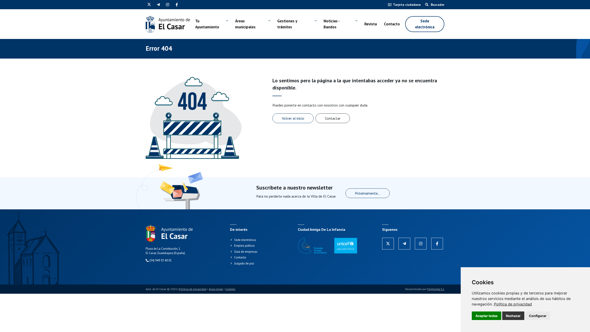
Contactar (332, 118)
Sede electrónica (424, 24)
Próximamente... (367, 193)
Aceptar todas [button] (486, 316)
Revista (370, 24)
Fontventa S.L (435, 289)
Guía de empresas (245, 252)
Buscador (437, 5)
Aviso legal (216, 289)
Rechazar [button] (513, 316)
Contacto (392, 24)
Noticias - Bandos (331, 24)
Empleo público (244, 246)
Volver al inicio (293, 118)
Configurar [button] (537, 316)
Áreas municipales (245, 24)
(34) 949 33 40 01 (160, 260)
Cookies (230, 289)
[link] (513, 304)
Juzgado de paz (244, 263)
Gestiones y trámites (287, 24)
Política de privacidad (513, 304)
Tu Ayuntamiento (207, 24)
